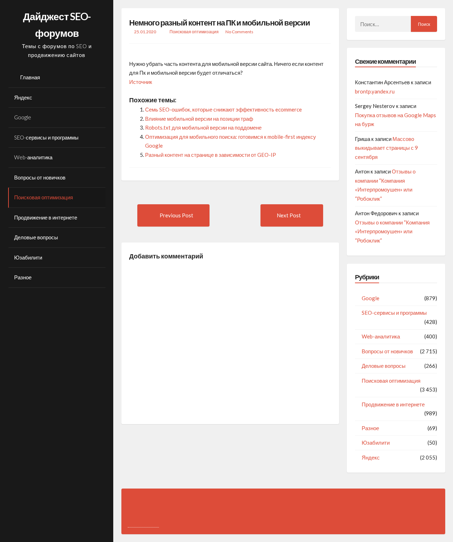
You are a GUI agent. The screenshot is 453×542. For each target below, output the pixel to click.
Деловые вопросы (36, 237)
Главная (30, 77)
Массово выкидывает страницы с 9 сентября (386, 148)
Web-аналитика (33, 157)
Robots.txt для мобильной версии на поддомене (203, 127)
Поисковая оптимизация (43, 197)
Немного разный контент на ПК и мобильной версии (219, 22)
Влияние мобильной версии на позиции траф (199, 118)
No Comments (239, 31)
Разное (22, 277)
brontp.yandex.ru (375, 91)
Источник (140, 82)
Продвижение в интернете (45, 217)
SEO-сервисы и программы (46, 137)
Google (22, 117)
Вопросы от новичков (39, 177)
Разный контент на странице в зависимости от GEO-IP (210, 155)
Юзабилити (28, 257)
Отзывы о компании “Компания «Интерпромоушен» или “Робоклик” (392, 231)
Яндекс (23, 97)
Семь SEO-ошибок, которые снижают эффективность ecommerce (223, 109)
